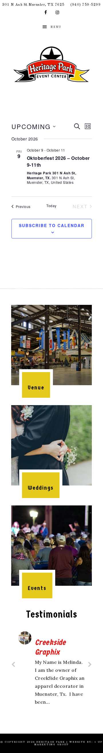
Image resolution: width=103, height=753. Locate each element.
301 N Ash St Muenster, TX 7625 (33, 5)
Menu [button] (55, 27)
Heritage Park (51, 64)
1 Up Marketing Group (68, 743)
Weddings (41, 488)
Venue (36, 387)
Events (37, 588)
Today (51, 205)
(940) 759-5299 (85, 5)
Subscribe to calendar (51, 225)
